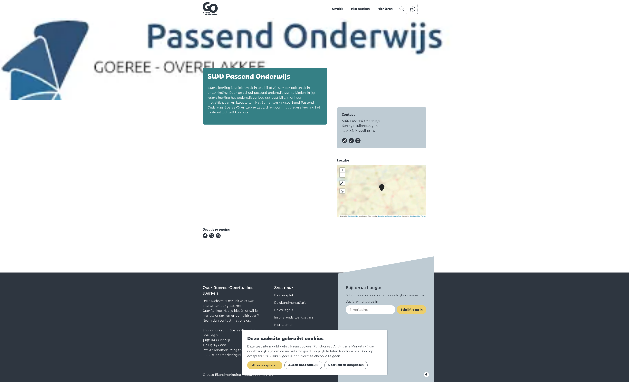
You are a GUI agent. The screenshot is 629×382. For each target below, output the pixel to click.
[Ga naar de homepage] (210, 9)
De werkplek (284, 295)
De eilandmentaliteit (290, 302)
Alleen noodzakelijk (303, 365)
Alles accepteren (264, 365)
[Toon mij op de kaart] (342, 191)
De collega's (283, 310)
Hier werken (283, 325)
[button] (382, 187)
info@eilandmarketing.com (224, 350)
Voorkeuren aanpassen (346, 365)
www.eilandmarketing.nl (222, 355)
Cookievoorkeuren (258, 375)
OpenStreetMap (353, 216)
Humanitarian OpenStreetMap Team (390, 216)
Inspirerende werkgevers (293, 317)
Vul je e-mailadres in (362, 301)
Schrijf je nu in (412, 310)
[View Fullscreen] (342, 183)
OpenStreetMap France (418, 216)
